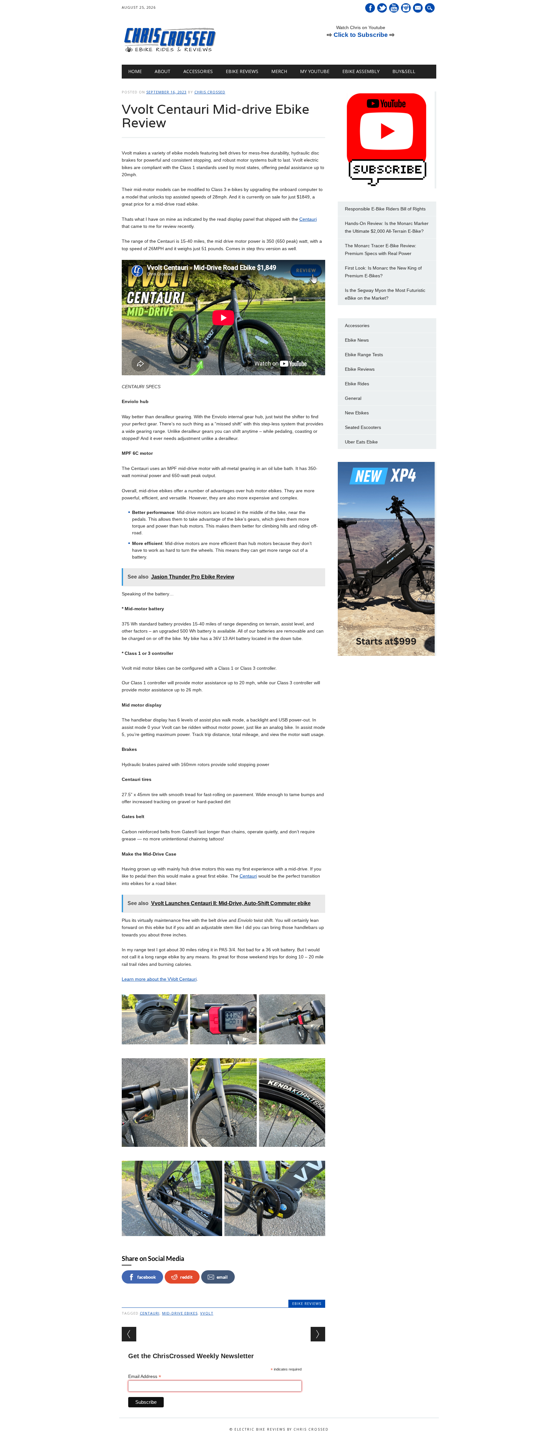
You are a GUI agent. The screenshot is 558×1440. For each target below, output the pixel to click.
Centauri (308, 219)
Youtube (394, 8)
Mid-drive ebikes (180, 1313)
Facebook (370, 8)
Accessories (198, 71)
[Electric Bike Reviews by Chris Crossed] (170, 51)
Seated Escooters (363, 427)
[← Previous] (129, 1334)
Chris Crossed (209, 92)
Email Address (144, 1376)
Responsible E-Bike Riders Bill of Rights (385, 208)
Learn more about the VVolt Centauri (159, 979)
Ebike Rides (357, 383)
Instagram (406, 8)
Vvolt (206, 1313)
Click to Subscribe (361, 34)
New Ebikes (357, 412)
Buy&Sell (403, 71)
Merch (279, 71)
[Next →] (318, 1334)
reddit (186, 1277)
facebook (146, 1277)
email (222, 1277)
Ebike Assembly (360, 71)
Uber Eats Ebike (361, 441)
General (353, 398)
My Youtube (314, 71)
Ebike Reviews (242, 71)
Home (135, 71)
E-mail (418, 8)
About (162, 71)
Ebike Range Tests (364, 354)
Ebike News (357, 340)
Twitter (382, 8)
